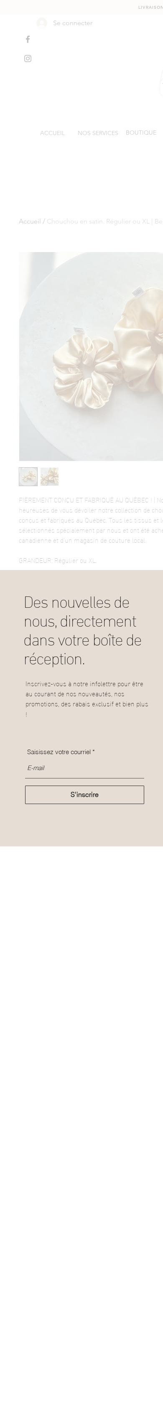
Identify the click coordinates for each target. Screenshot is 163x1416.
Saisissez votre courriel (59, 752)
